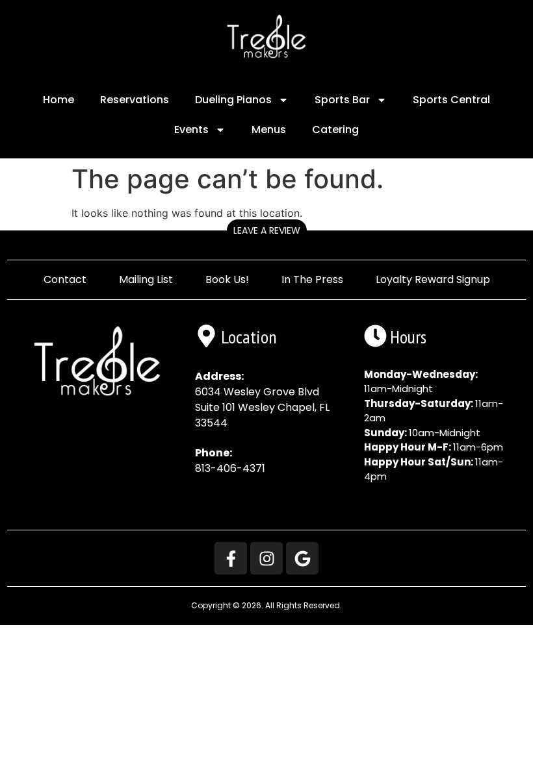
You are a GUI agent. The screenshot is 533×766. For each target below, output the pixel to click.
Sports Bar (342, 99)
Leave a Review (266, 230)
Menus (269, 129)
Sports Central (451, 99)
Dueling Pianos (233, 99)
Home (58, 99)
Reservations (134, 99)
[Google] (302, 558)
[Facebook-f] (230, 558)
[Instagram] (266, 558)
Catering (335, 129)
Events (191, 129)
